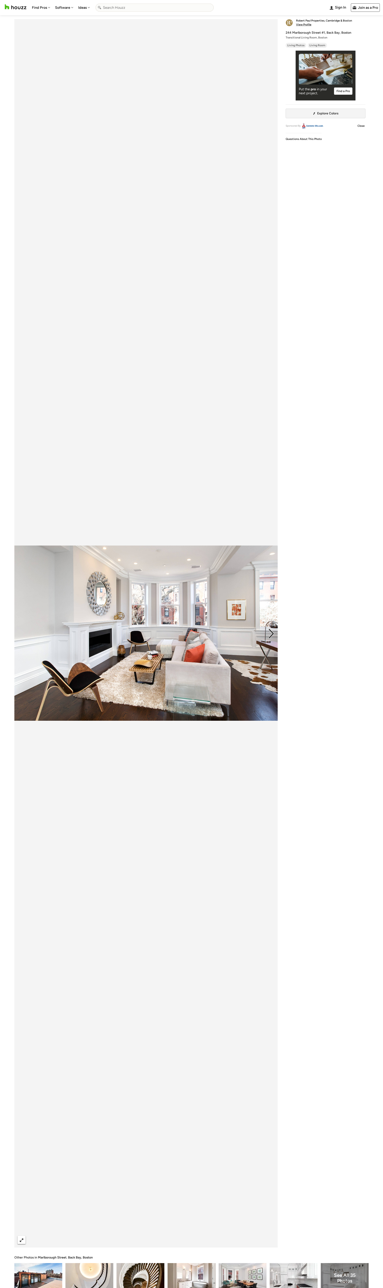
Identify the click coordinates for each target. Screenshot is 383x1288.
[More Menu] (270, 1240)
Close (361, 126)
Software (62, 7)
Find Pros (39, 7)
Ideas (82, 7)
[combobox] (155, 8)
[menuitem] (41, 7)
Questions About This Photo (304, 139)
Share (138, 1240)
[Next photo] (271, 633)
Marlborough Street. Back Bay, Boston (65, 1257)
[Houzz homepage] (15, 6)
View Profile (303, 24)
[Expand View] (22, 1240)
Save (159, 1240)
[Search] (100, 8)
